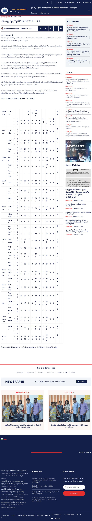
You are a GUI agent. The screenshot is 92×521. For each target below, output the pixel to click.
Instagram (70, 2)
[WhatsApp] (56, 28)
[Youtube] (83, 2)
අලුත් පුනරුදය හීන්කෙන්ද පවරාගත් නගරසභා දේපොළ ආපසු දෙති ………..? (77, 61)
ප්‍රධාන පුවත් (5, 17)
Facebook (59, 2)
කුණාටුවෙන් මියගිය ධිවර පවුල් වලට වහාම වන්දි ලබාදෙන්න (78, 44)
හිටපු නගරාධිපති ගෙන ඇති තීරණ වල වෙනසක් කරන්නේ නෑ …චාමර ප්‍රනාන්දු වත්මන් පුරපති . (78, 53)
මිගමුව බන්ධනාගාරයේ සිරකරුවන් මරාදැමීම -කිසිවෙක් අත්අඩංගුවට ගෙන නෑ (77, 135)
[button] (48, 2)
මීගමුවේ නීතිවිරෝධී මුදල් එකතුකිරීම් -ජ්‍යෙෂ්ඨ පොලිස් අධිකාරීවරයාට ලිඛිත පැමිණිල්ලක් (77, 29)
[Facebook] (54, 2)
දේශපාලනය (70, 25)
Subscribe (74, 493)
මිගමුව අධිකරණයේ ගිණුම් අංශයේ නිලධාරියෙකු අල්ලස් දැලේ (69, 426)
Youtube (88, 2)
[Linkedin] (61, 28)
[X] (77, 2)
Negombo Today (12, 28)
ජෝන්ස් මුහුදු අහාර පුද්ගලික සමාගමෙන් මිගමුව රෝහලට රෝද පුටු (23, 426)
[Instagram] (65, 2)
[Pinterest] (50, 28)
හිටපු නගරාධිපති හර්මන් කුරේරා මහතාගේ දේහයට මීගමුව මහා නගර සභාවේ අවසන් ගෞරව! (77, 120)
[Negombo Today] (2, 28)
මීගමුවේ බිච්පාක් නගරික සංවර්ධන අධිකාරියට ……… (77, 37)
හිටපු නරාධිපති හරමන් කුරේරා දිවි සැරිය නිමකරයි (78, 128)
